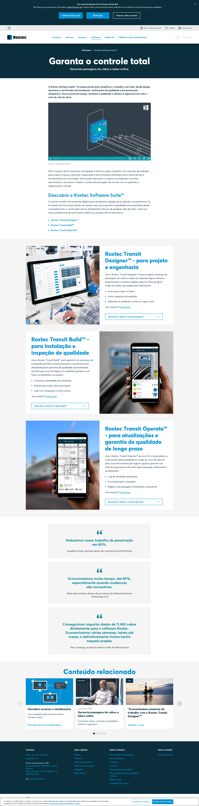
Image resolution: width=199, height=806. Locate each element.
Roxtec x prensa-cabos (84, 766)
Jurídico (113, 766)
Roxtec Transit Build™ (62, 225)
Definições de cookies (119, 783)
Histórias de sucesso (83, 762)
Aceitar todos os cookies (163, 802)
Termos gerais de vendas (121, 769)
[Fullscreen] (148, 158)
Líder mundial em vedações (122, 755)
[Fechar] (195, 4)
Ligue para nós (32, 758)
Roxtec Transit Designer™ (65, 220)
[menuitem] (57, 38)
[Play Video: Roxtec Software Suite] (99, 129)
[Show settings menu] (139, 158)
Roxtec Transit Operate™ (64, 230)
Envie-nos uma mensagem (37, 755)
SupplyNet (78, 769)
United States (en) (75, 7)
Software (86, 50)
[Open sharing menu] (144, 158)
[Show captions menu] (130, 158)
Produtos (78, 758)
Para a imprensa (117, 758)
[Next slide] (179, 704)
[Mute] (134, 158)
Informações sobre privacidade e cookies (65, 803)
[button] (94, 733)
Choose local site (165, 755)
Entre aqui (124, 307)
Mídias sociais (116, 779)
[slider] (93, 158)
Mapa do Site (80, 773)
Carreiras (114, 762)
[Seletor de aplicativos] (9, 28)
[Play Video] (50, 158)
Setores (77, 755)
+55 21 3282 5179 (37, 779)
